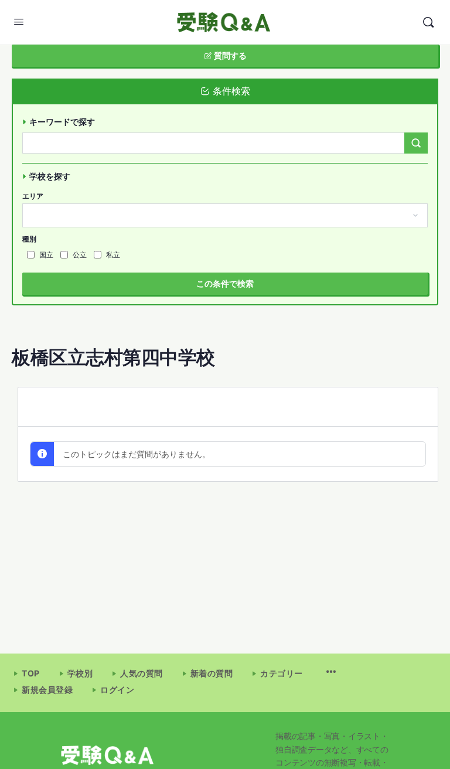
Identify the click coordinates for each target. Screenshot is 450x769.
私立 (113, 254)
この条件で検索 (225, 283)
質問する (229, 55)
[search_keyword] (416, 143)
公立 (80, 254)
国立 (46, 254)
